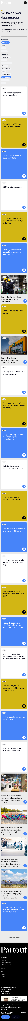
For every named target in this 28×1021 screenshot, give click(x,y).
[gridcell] (14, 101)
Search (3, 83)
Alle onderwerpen (5, 57)
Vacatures (4, 51)
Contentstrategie (6, 68)
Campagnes (4, 65)
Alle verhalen (4, 42)
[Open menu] (25, 2)
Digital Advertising (6, 74)
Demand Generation (6, 62)
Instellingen (15, 1017)
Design (3, 71)
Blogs (3, 45)
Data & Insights (5, 77)
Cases (3, 48)
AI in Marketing (5, 80)
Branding (4, 60)
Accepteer (6, 1017)
